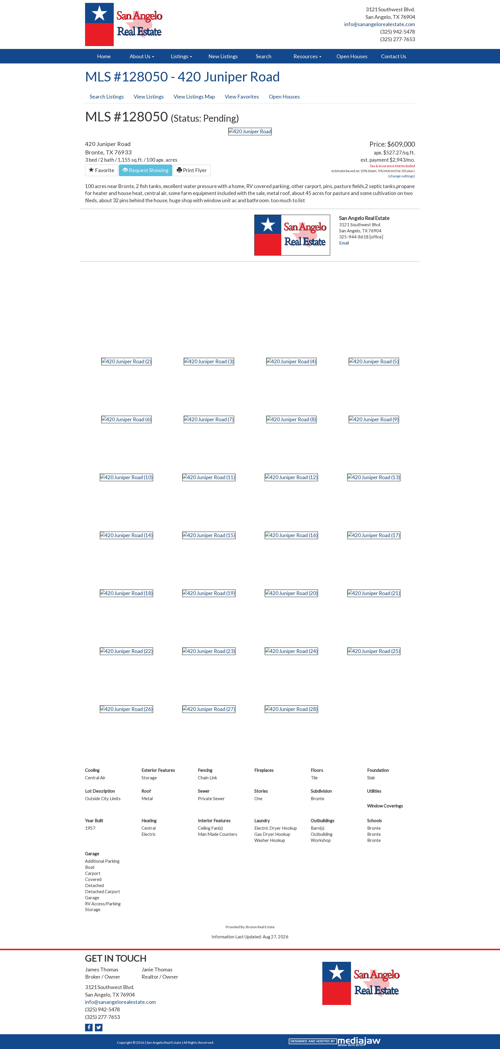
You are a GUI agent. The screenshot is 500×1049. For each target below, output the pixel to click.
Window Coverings (385, 805)
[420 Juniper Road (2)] (126, 361)
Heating (149, 820)
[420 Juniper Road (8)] (291, 419)
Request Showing (148, 170)
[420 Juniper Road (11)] (209, 477)
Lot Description (100, 791)
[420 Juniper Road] (250, 131)
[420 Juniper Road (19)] (209, 593)
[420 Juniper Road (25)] (373, 650)
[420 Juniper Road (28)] (291, 708)
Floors (317, 770)
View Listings (149, 96)
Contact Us (393, 56)
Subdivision (321, 791)
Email (344, 242)
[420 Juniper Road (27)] (209, 708)
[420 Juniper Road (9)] (374, 419)
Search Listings (107, 96)
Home (104, 56)
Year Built (94, 820)
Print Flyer (194, 170)
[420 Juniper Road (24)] (291, 650)
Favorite (104, 170)
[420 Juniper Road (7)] (209, 419)
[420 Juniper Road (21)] (373, 593)
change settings (401, 176)
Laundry (262, 820)
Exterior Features (158, 770)
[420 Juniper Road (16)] (291, 535)
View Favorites (242, 96)
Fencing (205, 770)
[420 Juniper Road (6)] (126, 419)
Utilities (374, 791)
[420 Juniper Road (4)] (291, 361)
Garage (92, 853)
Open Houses (352, 56)
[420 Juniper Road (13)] (373, 477)
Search (263, 56)
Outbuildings (322, 820)
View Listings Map (194, 96)
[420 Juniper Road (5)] (374, 361)
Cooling (92, 770)
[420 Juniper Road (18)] (126, 593)
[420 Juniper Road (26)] (126, 708)
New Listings (223, 56)
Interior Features (214, 820)
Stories (261, 791)
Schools (374, 820)
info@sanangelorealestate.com (379, 24)
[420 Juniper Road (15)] (209, 535)
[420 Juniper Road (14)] (126, 535)
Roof (146, 791)
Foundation (378, 770)
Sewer (204, 791)
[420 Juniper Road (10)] (126, 477)
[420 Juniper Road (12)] (291, 477)
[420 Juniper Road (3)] (209, 361)
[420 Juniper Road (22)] (126, 650)
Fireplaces (264, 770)
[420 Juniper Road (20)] (291, 593)
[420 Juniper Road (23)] (209, 650)
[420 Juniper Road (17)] (373, 535)
